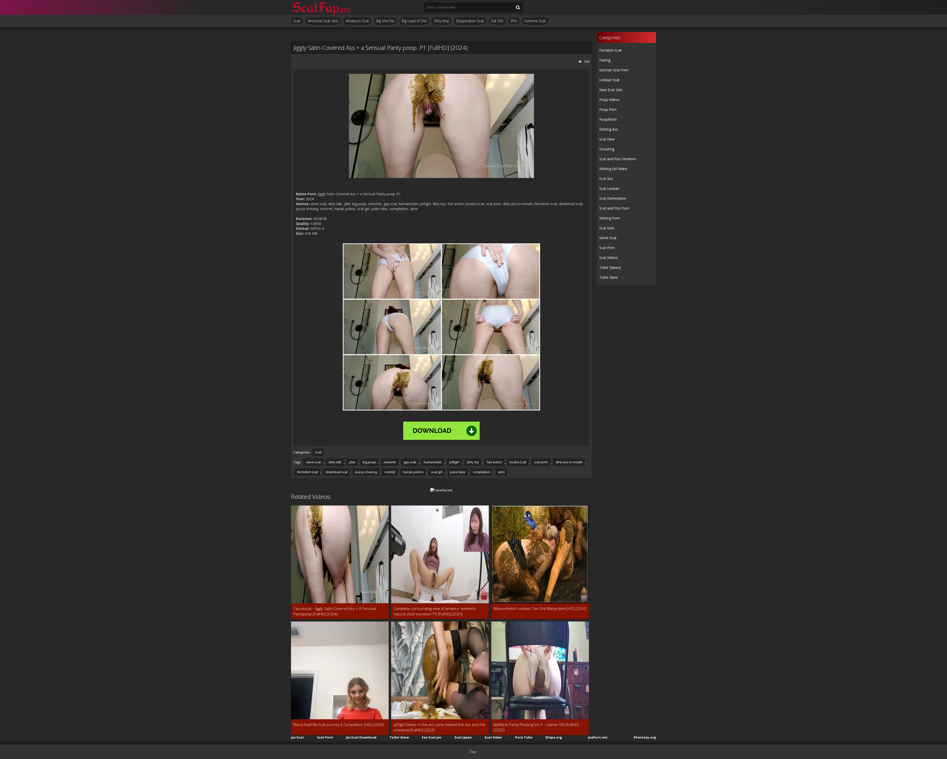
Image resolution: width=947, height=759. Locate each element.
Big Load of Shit (414, 21)
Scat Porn (607, 247)
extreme (389, 462)
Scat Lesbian (609, 188)
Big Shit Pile (385, 21)
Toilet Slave (608, 277)
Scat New (607, 139)
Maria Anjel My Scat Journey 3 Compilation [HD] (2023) (338, 724)
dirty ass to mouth (569, 462)
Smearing (606, 149)
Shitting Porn (609, 218)
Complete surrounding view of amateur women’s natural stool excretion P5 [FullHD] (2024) (435, 611)
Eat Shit (497, 21)
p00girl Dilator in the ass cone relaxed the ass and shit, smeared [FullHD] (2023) (440, 727)
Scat (296, 21)
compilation (481, 472)
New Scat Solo (611, 89)
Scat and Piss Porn (614, 208)
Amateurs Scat (357, 21)
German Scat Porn (614, 70)
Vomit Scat (608, 237)
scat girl (436, 472)
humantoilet (433, 462)
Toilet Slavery (610, 267)
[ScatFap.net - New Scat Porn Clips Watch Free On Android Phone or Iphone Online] (320, 7)
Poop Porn (608, 109)
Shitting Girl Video (613, 168)
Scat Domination (612, 198)
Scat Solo (606, 228)
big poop (369, 462)
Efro (514, 21)
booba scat (518, 462)
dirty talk (334, 462)
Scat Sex (606, 178)
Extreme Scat (535, 21)
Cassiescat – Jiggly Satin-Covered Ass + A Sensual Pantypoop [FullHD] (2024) (334, 611)
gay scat (410, 462)
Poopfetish (608, 119)
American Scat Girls (323, 21)
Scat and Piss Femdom (617, 158)
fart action (494, 462)
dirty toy (473, 462)
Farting (604, 60)
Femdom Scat (610, 50)
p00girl (454, 462)
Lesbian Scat (609, 80)
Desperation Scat (470, 21)
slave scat (313, 462)
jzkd (352, 462)
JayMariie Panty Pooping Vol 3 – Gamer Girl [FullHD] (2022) (536, 727)
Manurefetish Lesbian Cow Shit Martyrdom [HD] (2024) (540, 608)
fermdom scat (307, 472)
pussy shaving (366, 472)
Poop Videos (609, 99)
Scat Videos (608, 257)
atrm (501, 472)
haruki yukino (413, 472)
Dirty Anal (441, 21)
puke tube (457, 472)
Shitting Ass (608, 129)
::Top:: (473, 751)
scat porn (541, 462)
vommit (389, 472)
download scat (336, 472)
